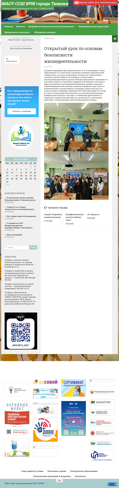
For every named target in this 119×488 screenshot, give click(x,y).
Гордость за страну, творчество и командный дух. (20, 208)
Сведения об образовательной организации (51, 26)
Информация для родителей (93, 26)
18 (12, 175)
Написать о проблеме (21, 111)
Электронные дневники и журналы (52, 476)
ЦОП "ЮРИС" (39, 483)
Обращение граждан (45, 32)
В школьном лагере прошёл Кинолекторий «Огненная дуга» (20, 199)
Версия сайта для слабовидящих (98, 2)
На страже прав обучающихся (21, 216)
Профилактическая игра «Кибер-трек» (75, 217)
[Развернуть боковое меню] (115, 38)
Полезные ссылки (57, 471)
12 (17, 172)
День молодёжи (14, 234)
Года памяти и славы (32, 471)
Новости (20, 26)
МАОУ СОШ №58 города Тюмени (34, 3)
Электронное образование (84, 471)
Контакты (80, 476)
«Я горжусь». (93, 214)
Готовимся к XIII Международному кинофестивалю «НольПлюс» (19, 225)
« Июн (7, 185)
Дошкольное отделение (17, 32)
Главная (9, 26)
